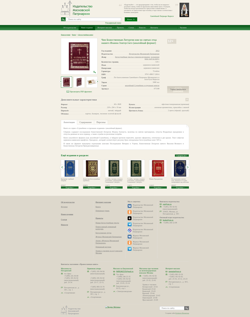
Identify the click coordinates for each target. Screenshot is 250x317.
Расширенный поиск (113, 23)
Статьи (131, 28)
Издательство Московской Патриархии (144, 54)
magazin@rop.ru (175, 271)
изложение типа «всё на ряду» (152, 58)
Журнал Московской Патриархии (109, 237)
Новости (142, 28)
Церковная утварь (102, 211)
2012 (157, 51)
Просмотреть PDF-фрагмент (81, 92)
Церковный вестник (103, 247)
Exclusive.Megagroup (182, 313)
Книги (74, 35)
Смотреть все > (181, 156)
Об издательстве (69, 28)
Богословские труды (103, 233)
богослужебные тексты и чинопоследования (132, 57)
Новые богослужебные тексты (107, 223)
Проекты (120, 28)
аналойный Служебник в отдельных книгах (142, 86)
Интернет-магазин (105, 28)
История (64, 207)
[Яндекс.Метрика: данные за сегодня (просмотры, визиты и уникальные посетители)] (112, 307)
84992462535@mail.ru (124, 271)
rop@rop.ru (167, 204)
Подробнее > (70, 188)
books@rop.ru (168, 220)
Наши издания (87, 28)
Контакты (154, 28)
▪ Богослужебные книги (85, 35)
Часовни (183, 28)
